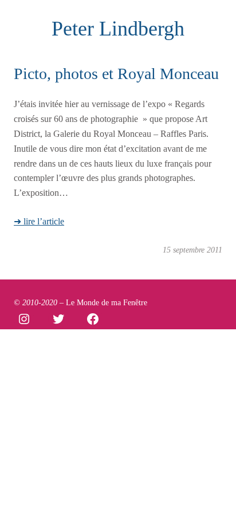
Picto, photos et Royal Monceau (116, 73)
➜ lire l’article (39, 221)
